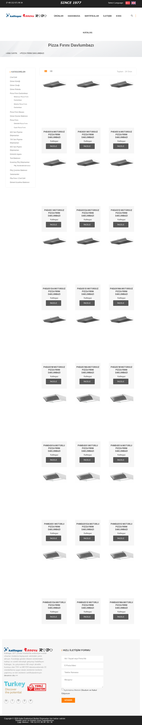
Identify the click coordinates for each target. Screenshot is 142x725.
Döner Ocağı (15, 85)
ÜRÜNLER (58, 16)
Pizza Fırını (14, 120)
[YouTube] (24, 701)
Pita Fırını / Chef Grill (17, 178)
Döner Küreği (15, 81)
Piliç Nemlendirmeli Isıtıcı (22, 165)
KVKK (118, 16)
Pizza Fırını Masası (17, 112)
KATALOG (87, 32)
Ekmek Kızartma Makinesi (19, 182)
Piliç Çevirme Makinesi (18, 170)
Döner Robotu (15, 89)
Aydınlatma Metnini (72, 690)
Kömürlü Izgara (15, 154)
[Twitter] (31, 701)
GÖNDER (68, 700)
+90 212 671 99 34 (15, 3)
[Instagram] (18, 701)
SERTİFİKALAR (92, 16)
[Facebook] (12, 701)
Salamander (14, 174)
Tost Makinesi (15, 158)
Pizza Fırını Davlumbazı (32, 53)
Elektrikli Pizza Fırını (21, 123)
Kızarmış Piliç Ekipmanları (20, 162)
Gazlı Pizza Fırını (20, 127)
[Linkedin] (6, 701)
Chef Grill (13, 77)
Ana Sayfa (12, 53)
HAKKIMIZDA (74, 16)
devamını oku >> (11, 675)
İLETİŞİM (107, 16)
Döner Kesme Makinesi (19, 116)
